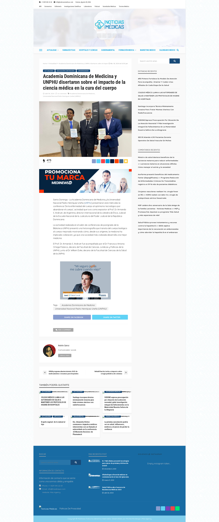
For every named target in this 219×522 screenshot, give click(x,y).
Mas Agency (55, 492)
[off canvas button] (40, 50)
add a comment (64, 330)
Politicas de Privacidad (70, 508)
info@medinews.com (56, 489)
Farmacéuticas (68, 50)
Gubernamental (108, 50)
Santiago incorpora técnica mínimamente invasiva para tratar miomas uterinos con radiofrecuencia (83, 401)
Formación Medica (126, 50)
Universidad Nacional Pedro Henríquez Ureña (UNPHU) (62, 96)
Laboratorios (88, 6)
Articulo (57, 416)
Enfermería (58, 6)
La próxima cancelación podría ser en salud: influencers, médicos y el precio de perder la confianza (116, 425)
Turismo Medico (124, 6)
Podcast (97, 6)
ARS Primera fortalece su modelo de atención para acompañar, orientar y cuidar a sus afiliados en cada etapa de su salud (157, 82)
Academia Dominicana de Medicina (82, 93)
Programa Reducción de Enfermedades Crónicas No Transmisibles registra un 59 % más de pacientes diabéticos (158, 181)
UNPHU (88, 203)
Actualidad (52, 50)
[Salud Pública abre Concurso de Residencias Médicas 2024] (94, 487)
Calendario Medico (167, 50)
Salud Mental (79, 416)
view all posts (64, 355)
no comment (62, 93)
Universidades (83, 71)
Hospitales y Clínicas (88, 50)
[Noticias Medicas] (109, 25)
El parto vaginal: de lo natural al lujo (53, 423)
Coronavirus (48, 6)
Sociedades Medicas (109, 6)
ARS (40, 6)
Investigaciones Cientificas (72, 6)
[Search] (178, 50)
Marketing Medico (148, 50)
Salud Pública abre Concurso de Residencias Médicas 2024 (113, 488)
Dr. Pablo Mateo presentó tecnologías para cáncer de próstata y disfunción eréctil (115, 463)
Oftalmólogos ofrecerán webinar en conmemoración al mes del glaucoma (115, 476)
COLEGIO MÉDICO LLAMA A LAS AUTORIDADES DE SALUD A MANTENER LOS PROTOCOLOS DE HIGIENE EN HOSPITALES (53, 401)
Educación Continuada (65, 71)
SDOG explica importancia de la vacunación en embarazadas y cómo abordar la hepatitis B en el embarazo (158, 229)
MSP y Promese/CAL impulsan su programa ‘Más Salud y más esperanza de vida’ (158, 212)
